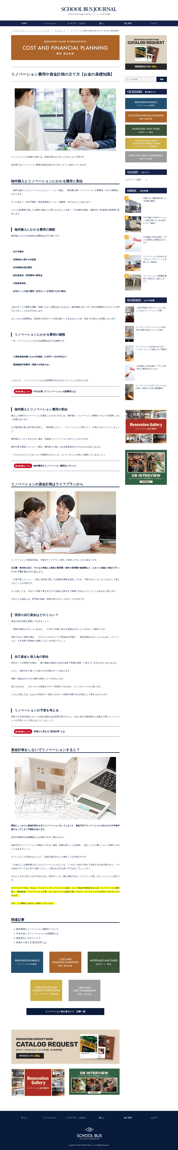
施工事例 (128, 23)
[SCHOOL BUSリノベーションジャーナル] (89, 9)
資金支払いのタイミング (28, 938)
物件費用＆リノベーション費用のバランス (55, 466)
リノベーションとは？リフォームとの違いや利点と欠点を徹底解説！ (151, 386)
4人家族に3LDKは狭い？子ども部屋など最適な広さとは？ (155, 240)
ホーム (24, 1118)
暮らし (102, 23)
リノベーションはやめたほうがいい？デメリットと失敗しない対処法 (155, 259)
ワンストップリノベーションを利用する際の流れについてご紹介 (150, 328)
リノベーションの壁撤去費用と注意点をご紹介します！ (155, 278)
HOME (24, 23)
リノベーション (50, 23)
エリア (154, 23)
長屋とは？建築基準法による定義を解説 (155, 199)
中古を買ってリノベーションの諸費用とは (55, 391)
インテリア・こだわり (76, 23)
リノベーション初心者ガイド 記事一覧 (65, 1011)
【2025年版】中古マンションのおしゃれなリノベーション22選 (151, 309)
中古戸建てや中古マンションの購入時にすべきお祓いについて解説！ (155, 220)
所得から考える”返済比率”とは (49, 731)
